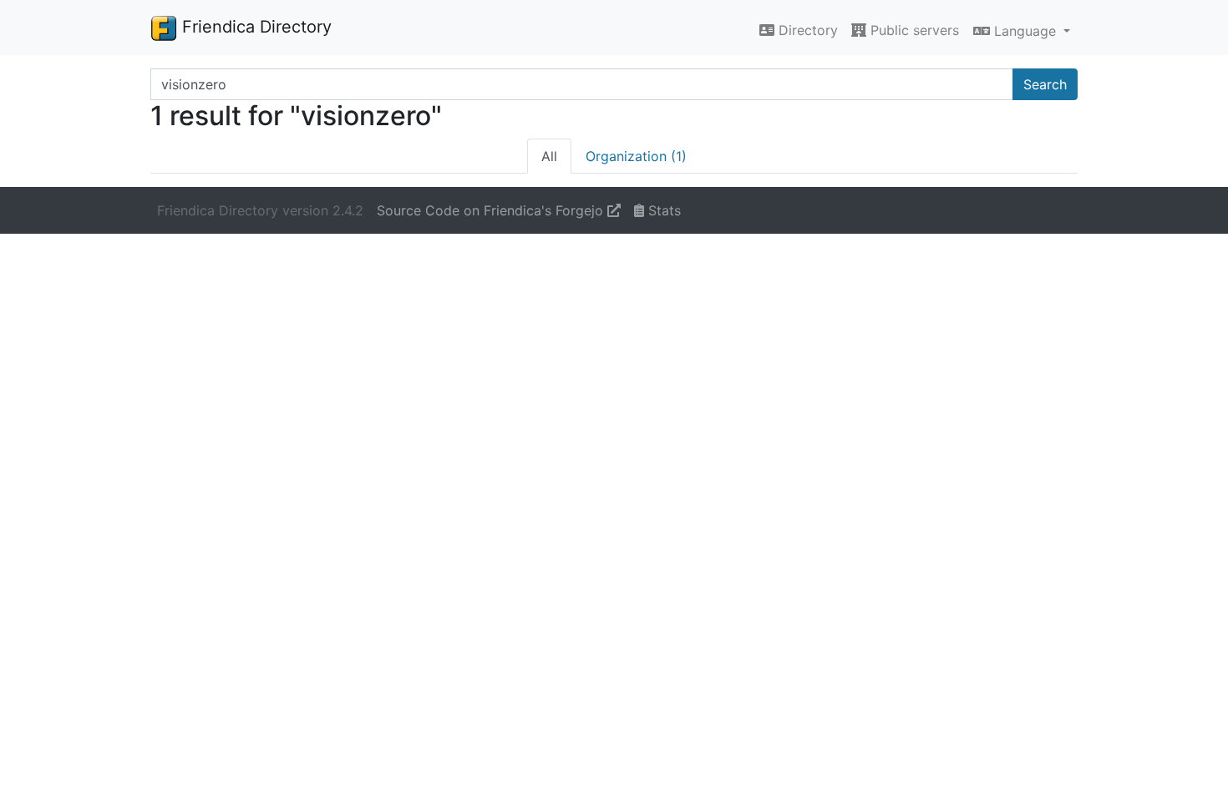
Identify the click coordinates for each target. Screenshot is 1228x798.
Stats (662, 210)
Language (1025, 31)
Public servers (912, 30)
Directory (806, 30)
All (549, 156)
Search (1045, 84)
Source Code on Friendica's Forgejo (492, 210)
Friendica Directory (254, 27)
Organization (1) (636, 156)
